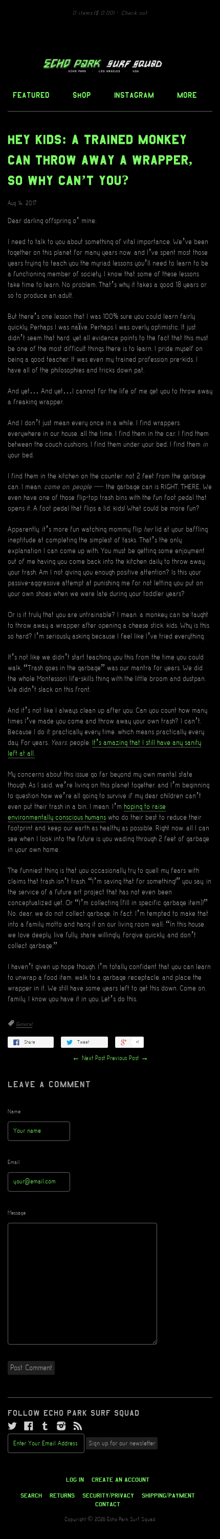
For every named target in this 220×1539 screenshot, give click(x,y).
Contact (107, 1504)
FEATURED (31, 95)
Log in (75, 1479)
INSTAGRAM (134, 95)
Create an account (120, 1479)
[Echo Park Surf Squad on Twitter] (12, 1426)
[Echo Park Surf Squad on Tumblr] (45, 1426)
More (187, 95)
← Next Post (88, 1058)
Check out (134, 13)
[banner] (110, 65)
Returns (62, 1495)
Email (14, 1162)
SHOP (82, 95)
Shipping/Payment (168, 1495)
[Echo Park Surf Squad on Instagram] (61, 1426)
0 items (94, 13)
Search (31, 1495)
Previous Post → (127, 1058)
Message (17, 1213)
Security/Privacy (108, 1495)
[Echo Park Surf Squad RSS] (77, 1426)
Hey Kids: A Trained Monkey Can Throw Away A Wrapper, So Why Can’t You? (100, 160)
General (24, 1024)
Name (14, 1112)
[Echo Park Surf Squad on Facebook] (28, 1426)
